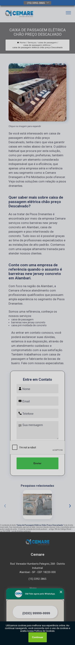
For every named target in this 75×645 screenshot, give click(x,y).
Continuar (37, 637)
